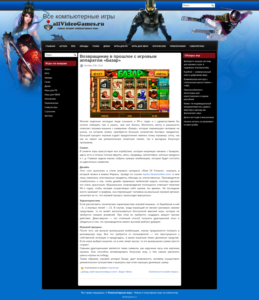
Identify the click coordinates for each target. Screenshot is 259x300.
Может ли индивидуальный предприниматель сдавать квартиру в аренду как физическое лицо (197, 108)
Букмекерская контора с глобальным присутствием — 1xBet (198, 82)
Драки (106, 46)
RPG (73, 46)
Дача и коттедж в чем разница (199, 117)
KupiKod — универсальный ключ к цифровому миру (197, 73)
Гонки (95, 46)
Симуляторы (197, 46)
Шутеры (49, 115)
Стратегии (50, 111)
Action (63, 46)
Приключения (178, 46)
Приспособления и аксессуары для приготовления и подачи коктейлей (196, 94)
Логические (159, 46)
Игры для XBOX (140, 46)
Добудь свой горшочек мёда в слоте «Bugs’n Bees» (107, 271)
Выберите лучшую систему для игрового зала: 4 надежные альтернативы (197, 64)
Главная (50, 46)
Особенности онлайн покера (163, 271)
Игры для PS (121, 46)
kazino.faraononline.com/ (157, 174)
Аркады (84, 46)
